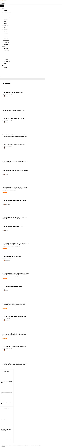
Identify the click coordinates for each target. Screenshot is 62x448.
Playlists (5, 10)
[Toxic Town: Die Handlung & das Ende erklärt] (7, 379)
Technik (3, 65)
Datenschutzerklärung (15, 445)
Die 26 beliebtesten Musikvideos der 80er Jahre (14, 144)
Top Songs (5, 23)
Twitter (35, 445)
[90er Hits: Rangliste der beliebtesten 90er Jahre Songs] (7, 427)
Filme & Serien (4, 29)
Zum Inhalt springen (3, 0)
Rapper (7, 59)
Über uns (20, 445)
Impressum (9, 445)
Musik (3, 8)
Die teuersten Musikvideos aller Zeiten (12, 256)
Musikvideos (6, 25)
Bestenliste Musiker (7, 12)
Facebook (31, 445)
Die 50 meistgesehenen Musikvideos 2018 (13, 226)
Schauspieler (8, 61)
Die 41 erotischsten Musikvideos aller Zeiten (13, 92)
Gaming (3, 46)
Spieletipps (6, 48)
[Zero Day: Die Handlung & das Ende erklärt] (7, 400)
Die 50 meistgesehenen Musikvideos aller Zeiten (14, 200)
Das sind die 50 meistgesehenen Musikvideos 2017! (15, 346)
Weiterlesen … (5, 192)
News (5, 27)
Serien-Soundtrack (7, 44)
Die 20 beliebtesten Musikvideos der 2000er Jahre (14, 316)
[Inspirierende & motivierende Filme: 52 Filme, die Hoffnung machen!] (7, 437)
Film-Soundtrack (6, 42)
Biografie (5, 63)
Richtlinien (23, 445)
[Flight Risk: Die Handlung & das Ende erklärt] (7, 390)
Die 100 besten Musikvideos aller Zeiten (12, 286)
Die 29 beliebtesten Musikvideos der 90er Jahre (14, 118)
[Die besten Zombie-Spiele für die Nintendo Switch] (7, 416)
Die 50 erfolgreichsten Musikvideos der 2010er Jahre (15, 170)
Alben (5, 21)
